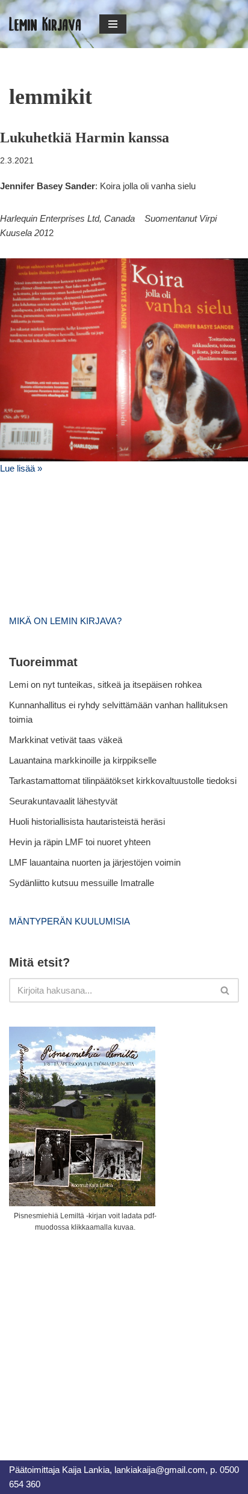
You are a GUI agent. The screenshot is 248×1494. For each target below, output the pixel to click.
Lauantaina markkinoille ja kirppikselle (83, 760)
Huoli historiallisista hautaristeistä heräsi (87, 821)
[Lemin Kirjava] (45, 24)
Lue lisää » (21, 468)
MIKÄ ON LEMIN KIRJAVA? (65, 621)
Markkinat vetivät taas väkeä (65, 740)
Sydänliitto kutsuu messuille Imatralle (81, 883)
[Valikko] (112, 24)
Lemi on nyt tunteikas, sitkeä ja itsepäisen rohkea (105, 684)
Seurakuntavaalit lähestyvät (63, 801)
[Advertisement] (99, 1333)
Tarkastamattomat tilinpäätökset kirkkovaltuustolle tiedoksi (123, 781)
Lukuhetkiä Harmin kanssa (84, 137)
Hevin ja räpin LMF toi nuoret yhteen (79, 842)
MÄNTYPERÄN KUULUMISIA (69, 921)
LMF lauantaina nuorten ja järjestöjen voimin (95, 862)
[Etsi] (225, 990)
